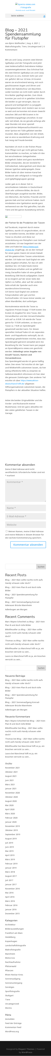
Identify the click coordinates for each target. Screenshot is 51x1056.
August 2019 (11, 838)
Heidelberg (10, 937)
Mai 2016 (9, 892)
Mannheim (10, 954)
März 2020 (10, 813)
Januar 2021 (10, 788)
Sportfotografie (12, 991)
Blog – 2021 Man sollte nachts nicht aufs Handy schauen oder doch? (23, 632)
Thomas (9, 640)
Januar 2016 (10, 909)
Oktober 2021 (11, 772)
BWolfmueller (11, 629)
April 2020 (9, 809)
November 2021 (12, 767)
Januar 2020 (10, 822)
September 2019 (12, 834)
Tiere (24, 46)
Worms (8, 1008)
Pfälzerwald (10, 966)
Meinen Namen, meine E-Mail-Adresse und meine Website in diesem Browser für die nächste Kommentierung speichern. (24, 534)
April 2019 (9, 855)
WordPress (27, 1052)
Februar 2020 (11, 817)
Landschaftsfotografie (15, 945)
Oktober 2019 (11, 830)
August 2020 (11, 801)
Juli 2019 (9, 842)
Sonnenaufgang (12, 978)
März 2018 (10, 872)
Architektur (10, 924)
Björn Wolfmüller (17, 43)
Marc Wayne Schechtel (15, 621)
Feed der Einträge (13, 1023)
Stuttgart (9, 995)
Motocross (10, 958)
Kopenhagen (11, 941)
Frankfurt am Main (14, 933)
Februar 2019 (11, 863)
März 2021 (10, 784)
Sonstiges (9, 987)
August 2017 (11, 876)
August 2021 (11, 776)
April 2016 (9, 897)
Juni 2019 (9, 847)
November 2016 (12, 888)
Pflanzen (9, 970)
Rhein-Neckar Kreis (14, 974)
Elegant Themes (26, 1049)
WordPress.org (12, 1031)
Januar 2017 (10, 884)
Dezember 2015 (12, 913)
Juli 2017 (9, 880)
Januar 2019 (10, 867)
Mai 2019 (9, 851)
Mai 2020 (9, 805)
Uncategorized (34, 46)
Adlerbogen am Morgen (16, 609)
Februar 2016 (11, 905)
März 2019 (10, 859)
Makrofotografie (13, 46)
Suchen (41, 566)
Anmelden (10, 1019)
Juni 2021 (9, 780)
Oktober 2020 (11, 797)
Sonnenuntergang (13, 983)
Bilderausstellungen (14, 928)
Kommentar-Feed (13, 1027)
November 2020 (12, 792)
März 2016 (10, 901)
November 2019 (12, 826)
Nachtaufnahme (12, 962)
